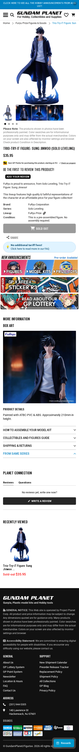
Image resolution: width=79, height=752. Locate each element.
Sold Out (42, 228)
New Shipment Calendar (53, 662)
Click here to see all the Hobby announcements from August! (39, 4)
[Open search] (12, 15)
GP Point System (12, 671)
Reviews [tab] (8, 483)
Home (6, 23)
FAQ (5, 685)
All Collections (48, 681)
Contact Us (9, 690)
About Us (8, 662)
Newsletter (9, 676)
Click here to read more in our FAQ (30, 248)
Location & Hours (13, 681)
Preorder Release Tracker (54, 667)
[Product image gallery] (39, 65)
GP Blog (44, 685)
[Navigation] (5, 15)
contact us (46, 648)
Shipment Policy (49, 676)
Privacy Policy (47, 690)
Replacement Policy (51, 671)
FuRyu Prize (35, 213)
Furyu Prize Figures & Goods (31, 23)
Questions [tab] (24, 483)
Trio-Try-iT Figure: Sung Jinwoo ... (17, 567)
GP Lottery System (13, 667)
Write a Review (42, 502)
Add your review (17, 176)
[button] (74, 15)
